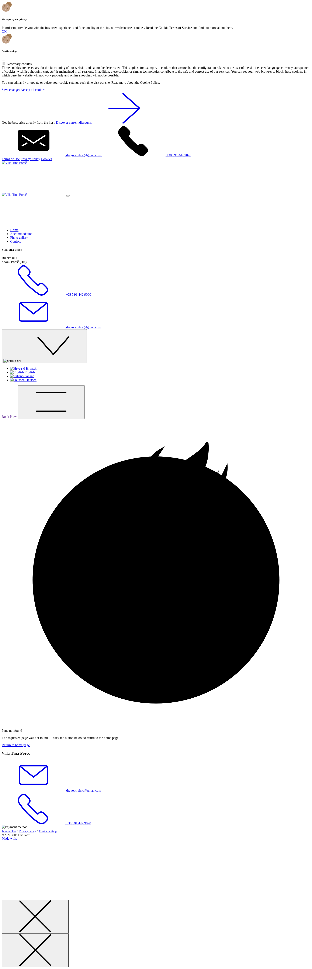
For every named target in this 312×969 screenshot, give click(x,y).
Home (14, 230)
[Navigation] (51, 402)
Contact (15, 241)
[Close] (3, 60)
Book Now (10, 416)
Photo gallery (19, 237)
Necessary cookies (19, 64)
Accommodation (21, 234)
